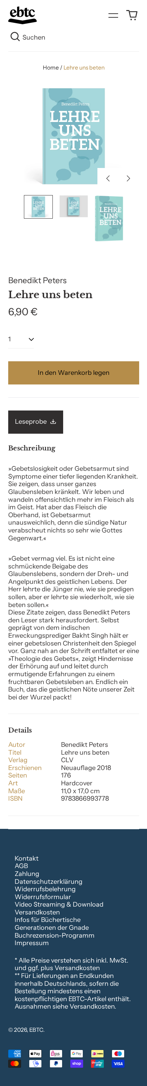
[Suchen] (15, 38)
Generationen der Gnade (52, 928)
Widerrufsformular (43, 897)
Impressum (32, 943)
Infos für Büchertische (48, 920)
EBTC (36, 1029)
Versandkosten (37, 912)
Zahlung (27, 874)
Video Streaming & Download (59, 904)
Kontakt (27, 858)
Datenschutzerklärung (48, 882)
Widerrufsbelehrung (45, 889)
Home (51, 67)
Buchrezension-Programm (55, 935)
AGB (21, 866)
